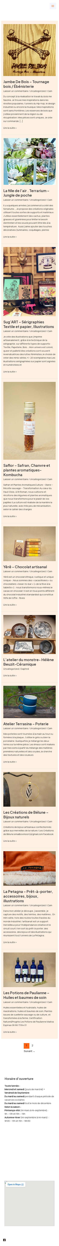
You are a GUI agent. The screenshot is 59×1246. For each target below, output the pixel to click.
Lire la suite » (10, 128)
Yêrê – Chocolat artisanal (25, 566)
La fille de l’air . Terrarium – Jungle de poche (26, 192)
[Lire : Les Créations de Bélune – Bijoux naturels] (29, 789)
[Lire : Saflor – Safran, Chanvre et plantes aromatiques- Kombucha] (29, 420)
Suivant (29, 1051)
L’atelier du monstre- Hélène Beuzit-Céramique (28, 662)
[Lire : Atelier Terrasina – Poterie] (29, 701)
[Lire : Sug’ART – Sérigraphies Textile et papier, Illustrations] (29, 281)
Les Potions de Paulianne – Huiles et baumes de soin (26, 995)
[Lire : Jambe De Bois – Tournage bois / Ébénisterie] (29, 49)
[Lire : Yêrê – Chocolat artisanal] (29, 543)
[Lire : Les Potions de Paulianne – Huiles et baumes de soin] (29, 969)
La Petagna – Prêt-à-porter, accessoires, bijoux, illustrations (28, 896)
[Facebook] (4, 1240)
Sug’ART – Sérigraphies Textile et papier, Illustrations (28, 324)
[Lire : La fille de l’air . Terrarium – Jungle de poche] (29, 161)
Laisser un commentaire (15, 90)
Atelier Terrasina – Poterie (26, 723)
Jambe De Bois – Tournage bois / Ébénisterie (26, 84)
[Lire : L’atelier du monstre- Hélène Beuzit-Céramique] (29, 634)
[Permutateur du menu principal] (53, 6)
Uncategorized (38, 90)
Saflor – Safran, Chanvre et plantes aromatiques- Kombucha (26, 470)
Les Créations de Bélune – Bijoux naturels (25, 814)
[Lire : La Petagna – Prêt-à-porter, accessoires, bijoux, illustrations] (29, 868)
